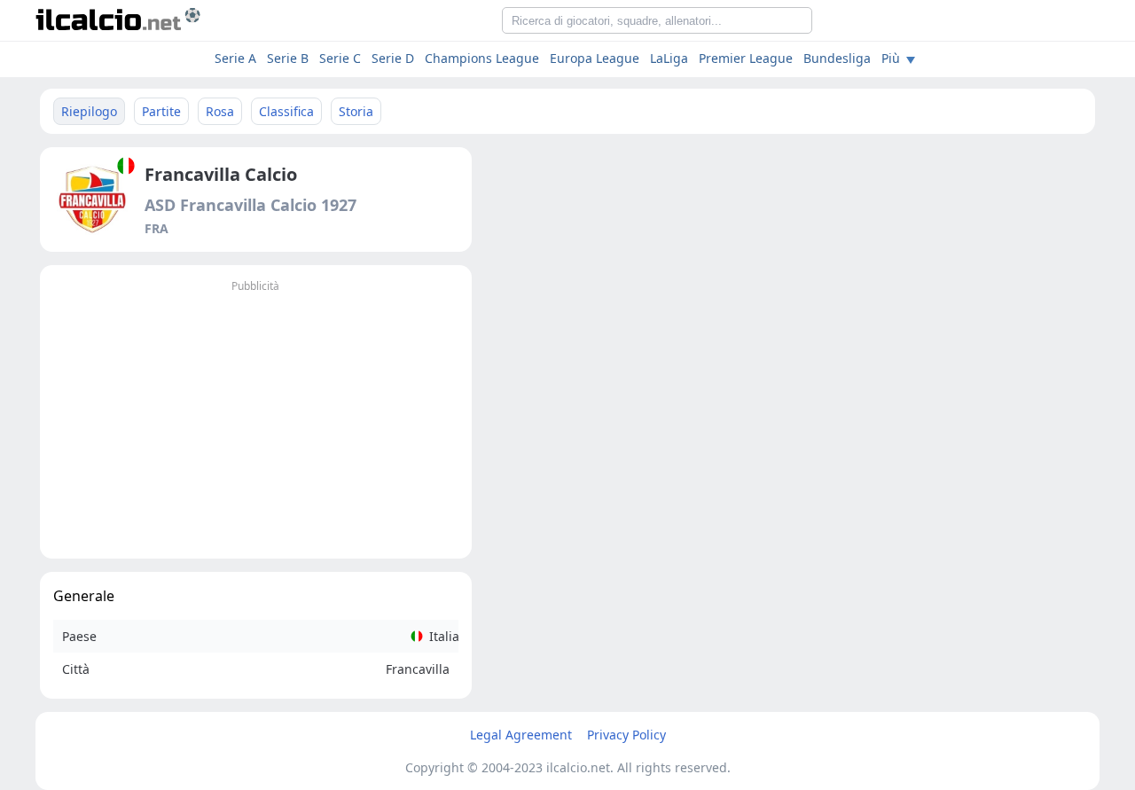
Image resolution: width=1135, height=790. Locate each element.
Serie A (235, 58)
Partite (161, 111)
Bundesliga (837, 58)
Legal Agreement (521, 734)
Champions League (482, 58)
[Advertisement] (255, 421)
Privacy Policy (626, 734)
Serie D (393, 58)
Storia (356, 111)
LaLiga (669, 58)
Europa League (594, 58)
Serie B (288, 58)
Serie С (340, 58)
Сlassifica (286, 111)
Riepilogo (89, 111)
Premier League (746, 58)
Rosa (220, 111)
